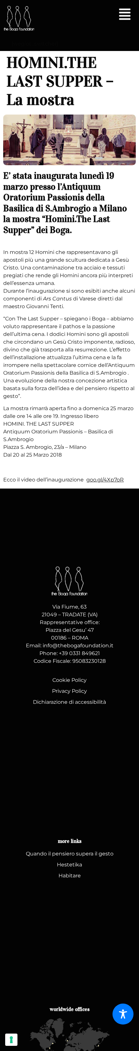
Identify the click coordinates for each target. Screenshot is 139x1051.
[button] (125, 15)
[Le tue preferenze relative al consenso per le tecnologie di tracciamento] (11, 1040)
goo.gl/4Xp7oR (105, 480)
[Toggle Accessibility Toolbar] (123, 1014)
